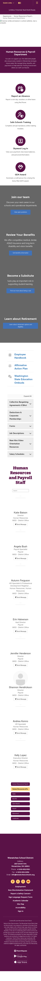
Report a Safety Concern (20, 893)
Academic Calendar (20, 900)
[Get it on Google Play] (20, 956)
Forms (12, 426)
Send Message (21, 524)
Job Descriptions (16, 433)
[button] (8, 3)
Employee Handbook (20, 356)
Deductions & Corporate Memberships (15, 416)
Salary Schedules (16, 454)
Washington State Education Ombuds (23, 379)
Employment (20, 886)
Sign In (20, 911)
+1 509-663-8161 (23, 869)
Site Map (20, 904)
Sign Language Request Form (20, 897)
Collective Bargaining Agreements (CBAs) (18, 403)
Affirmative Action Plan (21, 366)
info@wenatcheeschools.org (23, 874)
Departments (7, 16)
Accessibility (20, 907)
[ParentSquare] (20, 950)
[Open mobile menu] (37, 3)
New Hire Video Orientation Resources (16, 444)
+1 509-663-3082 (22, 872)
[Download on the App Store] (20, 962)
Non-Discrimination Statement (20, 890)
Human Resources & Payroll (23, 16)
